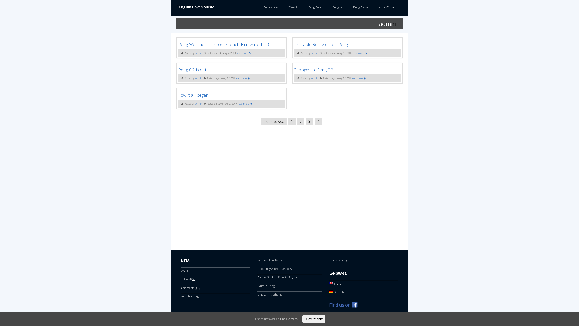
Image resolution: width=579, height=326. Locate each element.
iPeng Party (314, 7)
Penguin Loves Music (195, 7)
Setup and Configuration (272, 260)
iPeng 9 (292, 7)
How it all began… (195, 95)
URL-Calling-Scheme (269, 295)
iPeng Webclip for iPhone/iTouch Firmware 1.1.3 (223, 44)
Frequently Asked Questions (274, 269)
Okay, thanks (313, 319)
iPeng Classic (360, 7)
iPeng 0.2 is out (192, 69)
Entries (188, 279)
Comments (190, 288)
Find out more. (289, 319)
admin (198, 53)
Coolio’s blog (270, 7)
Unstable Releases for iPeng (321, 44)
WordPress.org (190, 296)
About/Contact (386, 7)
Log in (184, 271)
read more (242, 53)
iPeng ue (337, 7)
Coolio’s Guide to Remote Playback (278, 277)
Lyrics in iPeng (266, 286)
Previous (277, 121)
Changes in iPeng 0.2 (313, 69)
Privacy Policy (340, 260)
